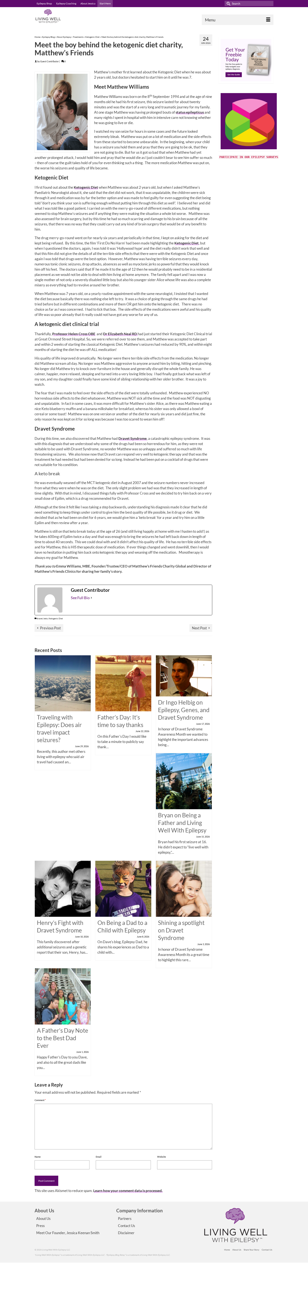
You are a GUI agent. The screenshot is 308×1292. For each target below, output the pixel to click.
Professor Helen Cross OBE (73, 334)
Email (98, 1156)
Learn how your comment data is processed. (128, 1190)
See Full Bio (80, 597)
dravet (40, 618)
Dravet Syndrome (132, 438)
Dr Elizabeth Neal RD (120, 334)
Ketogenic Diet (86, 187)
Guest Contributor (49, 61)
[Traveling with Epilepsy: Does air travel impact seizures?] (63, 683)
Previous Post (50, 628)
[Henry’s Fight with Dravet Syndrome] (63, 888)
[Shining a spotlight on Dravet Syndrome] (184, 888)
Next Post (199, 628)
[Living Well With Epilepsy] (72, 16)
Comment (40, 1100)
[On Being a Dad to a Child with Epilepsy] (123, 888)
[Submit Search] (228, 3)
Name (38, 1156)
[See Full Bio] (91, 597)
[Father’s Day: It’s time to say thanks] (123, 683)
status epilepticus (190, 112)
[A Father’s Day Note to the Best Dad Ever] (63, 996)
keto (46, 618)
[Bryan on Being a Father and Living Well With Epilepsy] (184, 781)
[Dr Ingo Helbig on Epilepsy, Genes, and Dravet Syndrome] (184, 675)
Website (161, 1156)
